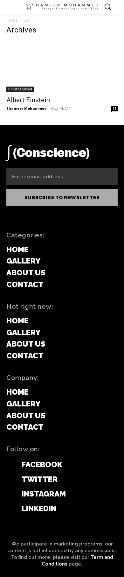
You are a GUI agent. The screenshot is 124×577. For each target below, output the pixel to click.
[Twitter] (9, 479)
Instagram (44, 493)
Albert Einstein (28, 100)
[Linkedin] (9, 509)
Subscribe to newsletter (62, 198)
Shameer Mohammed (26, 108)
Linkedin (39, 508)
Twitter (40, 479)
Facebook (42, 464)
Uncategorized (20, 89)
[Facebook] (9, 465)
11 (114, 108)
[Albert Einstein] (62, 66)
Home (11, 20)
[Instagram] (9, 494)
